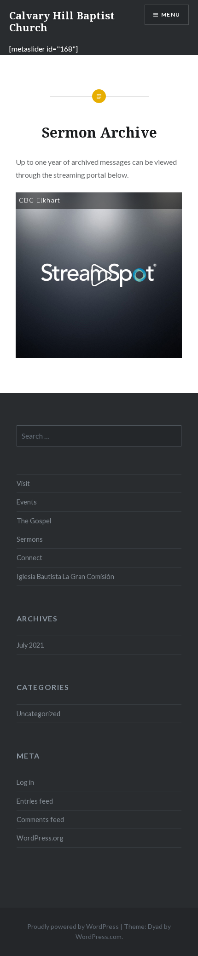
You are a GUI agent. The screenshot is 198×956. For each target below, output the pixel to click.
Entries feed (35, 801)
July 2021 (30, 645)
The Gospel (34, 521)
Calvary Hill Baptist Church (62, 21)
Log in (25, 782)
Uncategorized (38, 714)
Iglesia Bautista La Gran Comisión (66, 576)
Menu (170, 14)
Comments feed (40, 819)
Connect (29, 558)
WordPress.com (99, 936)
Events (27, 502)
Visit (23, 483)
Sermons (30, 539)
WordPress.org (40, 838)
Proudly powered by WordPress (73, 926)
